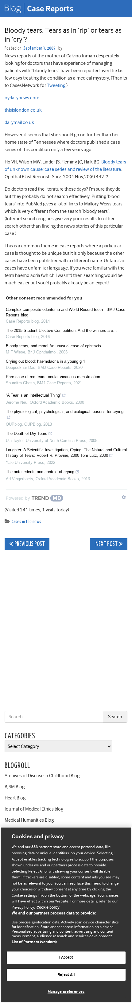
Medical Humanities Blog (29, 820)
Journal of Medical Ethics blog (34, 809)
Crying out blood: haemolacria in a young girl (45, 361)
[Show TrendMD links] (123, 497)
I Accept (66, 957)
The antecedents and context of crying (40, 471)
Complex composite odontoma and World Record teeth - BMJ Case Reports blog (65, 312)
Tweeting (56, 85)
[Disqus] (66, 632)
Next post (106, 544)
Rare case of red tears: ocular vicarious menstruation (53, 376)
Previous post (29, 544)
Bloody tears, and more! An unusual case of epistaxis (53, 346)
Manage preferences (66, 991)
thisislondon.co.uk (23, 110)
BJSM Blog (15, 787)
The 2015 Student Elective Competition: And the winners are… (61, 330)
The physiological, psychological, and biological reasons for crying (64, 411)
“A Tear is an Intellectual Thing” (33, 395)
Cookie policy (48, 907)
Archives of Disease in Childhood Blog (42, 775)
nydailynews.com (22, 98)
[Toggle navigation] (119, 8)
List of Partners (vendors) (34, 942)
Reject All (65, 974)
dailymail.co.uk (19, 122)
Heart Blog (15, 798)
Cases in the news (26, 521)
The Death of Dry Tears (26, 433)
